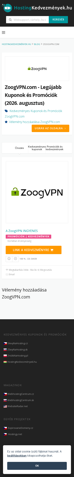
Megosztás (46, 269)
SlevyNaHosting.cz (17, 343)
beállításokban (17, 455)
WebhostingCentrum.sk (20, 400)
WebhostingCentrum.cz (20, 394)
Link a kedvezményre (31, 250)
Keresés (58, 19)
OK (37, 465)
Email (11, 274)
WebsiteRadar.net (17, 406)
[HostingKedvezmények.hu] (37, 7)
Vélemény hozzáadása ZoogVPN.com (34, 122)
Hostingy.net (15, 434)
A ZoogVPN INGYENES (22, 231)
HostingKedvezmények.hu (22, 361)
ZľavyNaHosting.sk (17, 349)
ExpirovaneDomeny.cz (20, 428)
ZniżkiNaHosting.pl (17, 355)
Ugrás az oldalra (49, 128)
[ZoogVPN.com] (37, 68)
